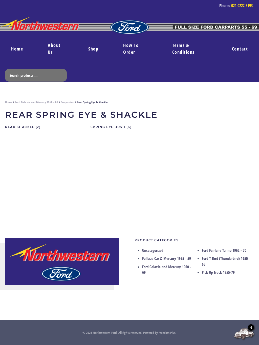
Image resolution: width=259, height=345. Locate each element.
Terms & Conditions (183, 48)
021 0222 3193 (242, 5)
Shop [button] (93, 49)
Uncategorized (152, 250)
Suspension (67, 102)
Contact (240, 49)
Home (17, 49)
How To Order (131, 48)
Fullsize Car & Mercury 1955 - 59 (166, 258)
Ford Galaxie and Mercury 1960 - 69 (36, 102)
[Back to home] (129, 28)
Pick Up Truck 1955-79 (218, 272)
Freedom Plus (167, 332)
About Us (54, 48)
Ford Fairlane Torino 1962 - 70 (224, 250)
